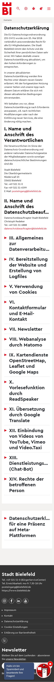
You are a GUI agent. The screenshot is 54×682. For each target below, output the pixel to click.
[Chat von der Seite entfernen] (50, 664)
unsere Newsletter (16, 658)
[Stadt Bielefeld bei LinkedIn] (18, 601)
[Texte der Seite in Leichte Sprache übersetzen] (33, 9)
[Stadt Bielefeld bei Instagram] (4, 601)
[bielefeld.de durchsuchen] (18, 9)
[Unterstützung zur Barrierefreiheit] (41, 9)
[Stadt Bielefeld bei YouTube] (25, 601)
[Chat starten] (43, 670)
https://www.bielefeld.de (16, 590)
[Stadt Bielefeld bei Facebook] (11, 601)
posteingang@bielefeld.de (26, 191)
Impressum (10, 609)
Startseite (8, 20)
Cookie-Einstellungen (16, 626)
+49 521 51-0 (13, 579)
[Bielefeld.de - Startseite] (6, 8)
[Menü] (49, 9)
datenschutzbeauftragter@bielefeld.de (25, 228)
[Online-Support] (4, 640)
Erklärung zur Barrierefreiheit (20, 632)
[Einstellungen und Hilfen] (26, 9)
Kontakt (8, 615)
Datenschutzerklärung (16, 621)
